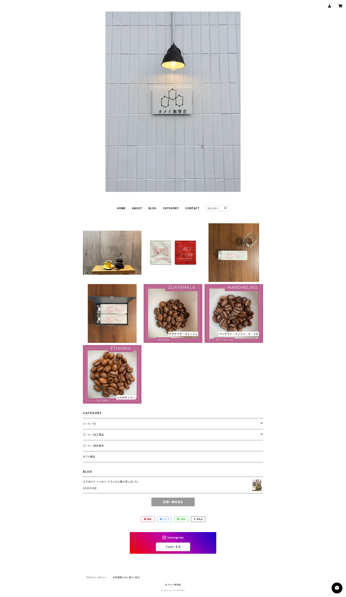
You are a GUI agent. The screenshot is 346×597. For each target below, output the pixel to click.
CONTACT (192, 208)
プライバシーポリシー (96, 577)
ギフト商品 (89, 456)
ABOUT (137, 208)
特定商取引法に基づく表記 (126, 577)
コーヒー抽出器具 (93, 445)
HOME (121, 208)
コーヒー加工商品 (93, 434)
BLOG (152, 208)
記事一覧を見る (173, 502)
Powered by (169, 590)
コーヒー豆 (89, 423)
